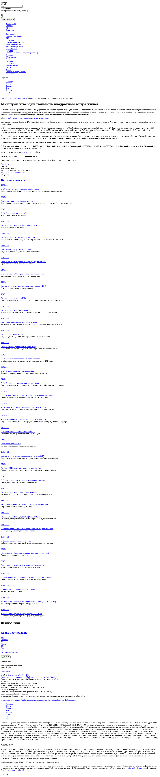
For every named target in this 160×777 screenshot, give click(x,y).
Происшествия (11, 49)
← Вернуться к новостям (11, 152)
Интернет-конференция (15, 42)
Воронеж (9, 86)
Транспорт (10, 61)
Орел (8, 92)
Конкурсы (10, 30)
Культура (9, 55)
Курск (8, 88)
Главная (4, 98)
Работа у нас (11, 24)
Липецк (9, 90)
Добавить (5, 164)
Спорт (8, 59)
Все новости (11, 34)
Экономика (10, 74)
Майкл (3, 643)
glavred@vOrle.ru (135, 768)
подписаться (6, 671)
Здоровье (9, 51)
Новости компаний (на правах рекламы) (22, 53)
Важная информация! (14, 46)
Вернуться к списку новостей (13, 173)
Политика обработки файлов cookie (62, 700)
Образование (11, 57)
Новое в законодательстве (16, 72)
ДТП (7, 38)
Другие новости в (29, 152)
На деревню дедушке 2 (10, 651)
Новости (9, 26)
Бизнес (8, 68)
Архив (8, 70)
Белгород (9, 82)
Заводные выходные (14, 36)
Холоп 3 (4, 647)
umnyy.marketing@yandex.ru (17, 770)
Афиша (8, 28)
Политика (10, 63)
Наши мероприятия (13, 44)
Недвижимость (12, 65)
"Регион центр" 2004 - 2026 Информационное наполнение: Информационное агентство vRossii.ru (29, 676)
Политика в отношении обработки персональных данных (24, 700)
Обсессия (4, 639)
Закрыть (5, 175)
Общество (10, 40)
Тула (7, 94)
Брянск (8, 84)
